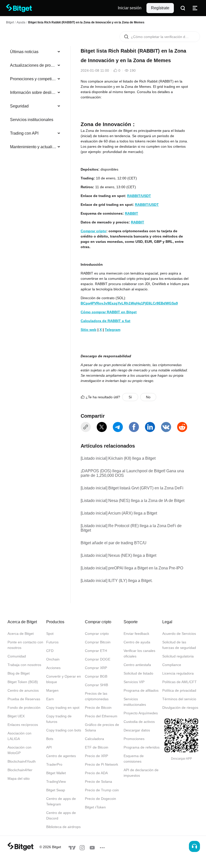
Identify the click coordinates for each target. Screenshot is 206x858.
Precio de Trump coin (102, 790)
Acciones (53, 668)
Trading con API (24, 133)
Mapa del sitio (19, 778)
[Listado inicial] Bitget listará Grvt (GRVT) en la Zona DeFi (132, 488)
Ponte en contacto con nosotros (25, 645)
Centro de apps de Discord (61, 815)
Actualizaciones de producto (33, 65)
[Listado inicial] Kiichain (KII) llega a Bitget (118, 458)
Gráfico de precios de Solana (102, 727)
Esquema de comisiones (134, 758)
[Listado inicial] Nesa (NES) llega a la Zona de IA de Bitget (132, 500)
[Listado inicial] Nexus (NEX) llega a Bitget (118, 555)
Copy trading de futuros (59, 719)
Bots (49, 739)
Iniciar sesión (129, 8)
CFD (50, 651)
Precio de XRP (96, 756)
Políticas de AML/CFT (179, 682)
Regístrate (160, 8)
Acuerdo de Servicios (179, 634)
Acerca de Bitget (21, 634)
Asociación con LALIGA (19, 736)
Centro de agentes (61, 756)
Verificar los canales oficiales (139, 653)
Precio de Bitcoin (98, 708)
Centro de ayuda (137, 642)
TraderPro (54, 764)
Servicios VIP (134, 682)
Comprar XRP (96, 668)
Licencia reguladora (178, 673)
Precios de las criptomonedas (97, 696)
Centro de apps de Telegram (61, 801)
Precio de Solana (98, 781)
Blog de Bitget (19, 673)
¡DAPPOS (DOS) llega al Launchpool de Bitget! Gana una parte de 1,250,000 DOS (132, 473)
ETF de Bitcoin (96, 747)
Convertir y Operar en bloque (63, 679)
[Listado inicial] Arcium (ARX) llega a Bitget (119, 513)
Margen (52, 690)
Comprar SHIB (96, 685)
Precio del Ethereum (101, 716)
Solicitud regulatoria (178, 656)
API (49, 747)
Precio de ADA (96, 773)
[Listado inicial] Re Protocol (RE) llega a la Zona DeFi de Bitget (131, 528)
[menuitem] (35, 52)
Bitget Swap (55, 790)
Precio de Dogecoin (100, 799)
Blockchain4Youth (22, 761)
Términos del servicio (179, 699)
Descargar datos (137, 730)
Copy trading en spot (62, 708)
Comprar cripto (97, 634)
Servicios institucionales (31, 120)
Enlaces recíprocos (23, 725)
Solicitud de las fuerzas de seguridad (179, 645)
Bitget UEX (16, 716)
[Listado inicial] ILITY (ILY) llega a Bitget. (116, 580)
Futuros (52, 642)
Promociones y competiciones (33, 79)
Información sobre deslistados (33, 92)
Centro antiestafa (137, 665)
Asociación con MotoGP (19, 750)
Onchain (53, 659)
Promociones (134, 739)
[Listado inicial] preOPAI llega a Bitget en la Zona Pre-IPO (132, 568)
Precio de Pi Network (101, 764)
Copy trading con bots (63, 730)
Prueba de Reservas (24, 699)
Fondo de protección (24, 708)
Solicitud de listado (138, 673)
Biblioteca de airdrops (63, 827)
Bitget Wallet (56, 773)
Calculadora (94, 739)
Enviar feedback (136, 634)
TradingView (56, 781)
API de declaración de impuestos (141, 772)
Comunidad (17, 656)
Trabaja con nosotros (24, 665)
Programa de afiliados (141, 690)
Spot (50, 634)
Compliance (171, 665)
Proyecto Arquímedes (141, 713)
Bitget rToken (95, 807)
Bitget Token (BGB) (23, 682)
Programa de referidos (142, 747)
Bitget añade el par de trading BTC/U (113, 543)
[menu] (35, 100)
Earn (50, 699)
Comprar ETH (96, 651)
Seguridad (19, 106)
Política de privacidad (179, 690)
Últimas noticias (24, 52)
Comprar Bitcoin (98, 642)
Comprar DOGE (97, 659)
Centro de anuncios (23, 690)
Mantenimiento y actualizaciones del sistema (33, 147)
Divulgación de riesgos (180, 708)
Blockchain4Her (20, 770)
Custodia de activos (139, 722)
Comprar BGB (96, 676)
